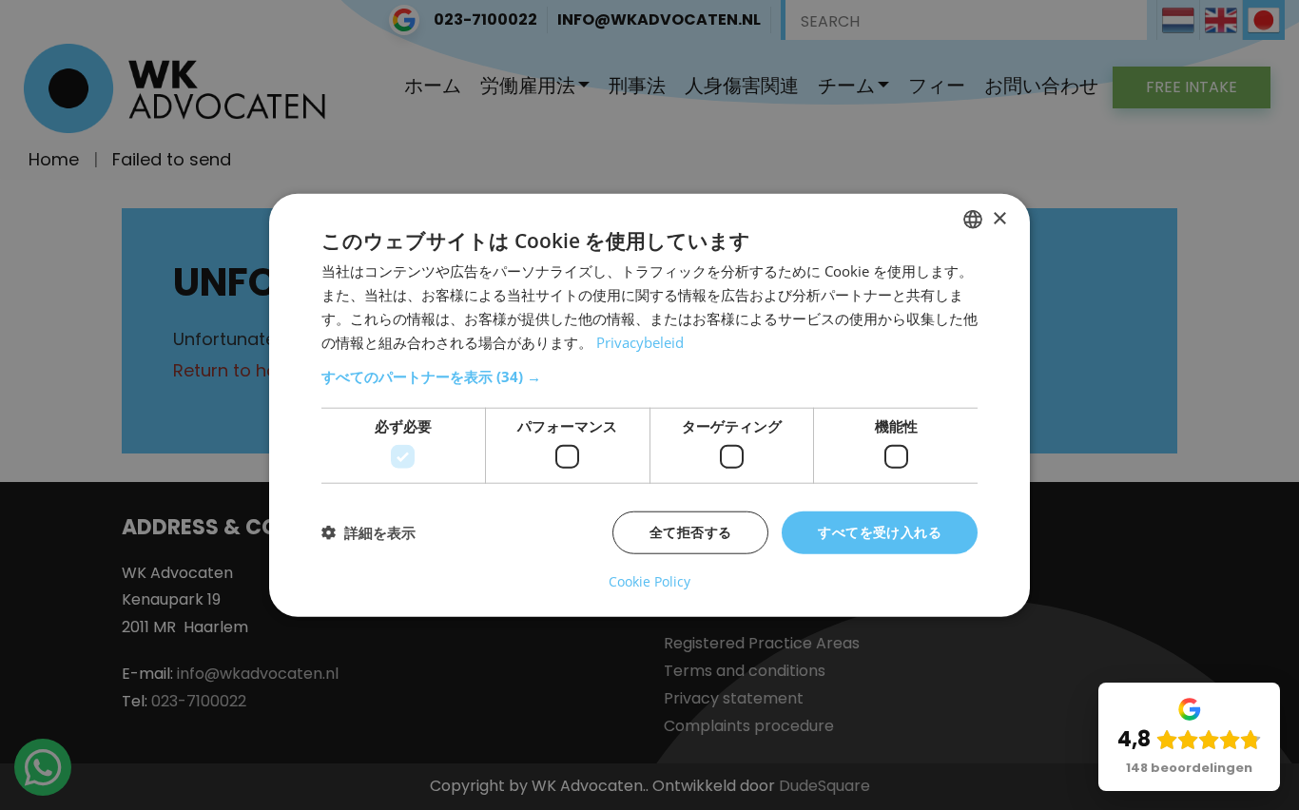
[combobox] (972, 219)
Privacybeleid (640, 341)
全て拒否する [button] (690, 532)
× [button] (999, 218)
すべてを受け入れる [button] (879, 532)
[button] (649, 376)
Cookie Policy (649, 580)
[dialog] (649, 405)
